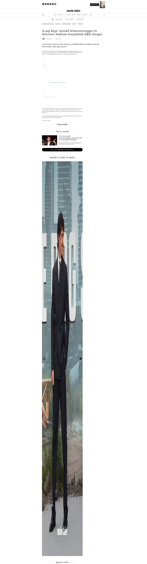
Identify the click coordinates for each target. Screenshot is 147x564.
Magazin (55, 14)
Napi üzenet (84, 14)
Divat (64, 14)
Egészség (79, 14)
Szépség (68, 14)
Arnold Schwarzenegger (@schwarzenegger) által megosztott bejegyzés (57, 105)
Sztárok (59, 14)
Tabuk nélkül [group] (80, 19)
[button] (62, 358)
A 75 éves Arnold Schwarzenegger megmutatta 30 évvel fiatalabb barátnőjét (70, 138)
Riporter (73, 14)
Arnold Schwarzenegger (62, 51)
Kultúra (90, 14)
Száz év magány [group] (69, 19)
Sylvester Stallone (72, 51)
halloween (52, 54)
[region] (62, 358)
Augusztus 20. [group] (59, 19)
